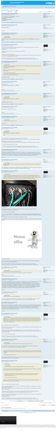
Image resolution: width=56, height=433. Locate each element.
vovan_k (44, 25)
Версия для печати (51, 5)
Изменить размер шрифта (53, 5)
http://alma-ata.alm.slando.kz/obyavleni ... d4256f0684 (10, 85)
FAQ (46, 7)
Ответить (2, 11)
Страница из (46, 11)
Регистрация (50, 7)
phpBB (26, 412)
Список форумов (5, 410)
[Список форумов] (5, 2)
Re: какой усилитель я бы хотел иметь (9, 24)
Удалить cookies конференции (41, 410)
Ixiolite (7, 45)
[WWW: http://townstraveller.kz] (43, 163)
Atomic (7, 82)
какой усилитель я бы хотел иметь (9, 10)
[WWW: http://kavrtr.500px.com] (43, 87)
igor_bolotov (45, 14)
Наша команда (35, 410)
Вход (53, 7)
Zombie (7, 160)
